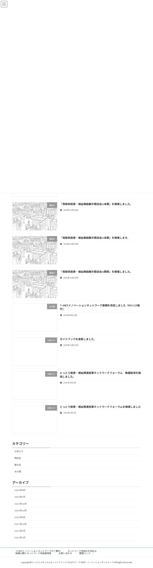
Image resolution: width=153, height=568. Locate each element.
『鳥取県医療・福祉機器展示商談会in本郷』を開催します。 (95, 237)
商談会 (17, 458)
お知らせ (18, 451)
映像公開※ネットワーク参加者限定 (33, 553)
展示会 (17, 464)
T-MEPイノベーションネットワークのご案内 (38, 551)
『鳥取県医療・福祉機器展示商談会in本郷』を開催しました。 (96, 204)
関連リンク (84, 553)
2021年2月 (19, 530)
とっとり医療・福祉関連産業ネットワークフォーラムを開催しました (100, 406)
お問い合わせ (65, 553)
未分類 (17, 471)
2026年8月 (19, 490)
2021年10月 (20, 524)
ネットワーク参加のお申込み (82, 551)
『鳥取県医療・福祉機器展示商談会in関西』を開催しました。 (96, 271)
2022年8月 (19, 517)
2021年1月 (19, 537)
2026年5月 (19, 496)
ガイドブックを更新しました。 (78, 339)
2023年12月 (20, 503)
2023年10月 (20, 510)
